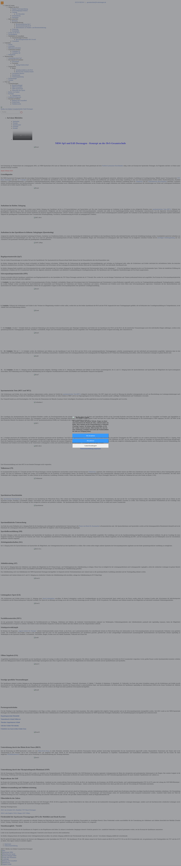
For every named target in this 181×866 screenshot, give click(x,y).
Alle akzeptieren (90, 435)
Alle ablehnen (90, 440)
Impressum (97, 448)
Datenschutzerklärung (87, 448)
